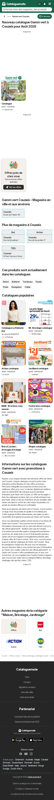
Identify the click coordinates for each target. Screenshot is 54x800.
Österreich (19, 759)
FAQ (27, 677)
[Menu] (50, 4)
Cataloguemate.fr (34, 777)
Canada (44, 759)
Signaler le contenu (27, 687)
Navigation (16, 287)
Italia (17, 765)
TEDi (29, 560)
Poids (5, 287)
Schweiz (6, 762)
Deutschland (17, 762)
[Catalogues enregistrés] (39, 4)
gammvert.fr (15, 529)
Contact (27, 682)
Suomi (36, 762)
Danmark (28, 762)
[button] (44, 4)
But (19, 560)
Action (23, 560)
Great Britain (8, 765)
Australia (29, 759)
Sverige (6, 768)
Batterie (16, 281)
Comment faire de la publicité (27, 716)
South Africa (16, 768)
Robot (6, 281)
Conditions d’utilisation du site (27, 789)
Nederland (32, 765)
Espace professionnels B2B (27, 721)
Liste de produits (27, 697)
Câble (27, 287)
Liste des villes (27, 692)
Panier (39, 281)
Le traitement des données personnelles (27, 794)
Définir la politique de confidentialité (27, 783)
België (37, 759)
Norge (41, 765)
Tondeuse (28, 281)
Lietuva (23, 765)
